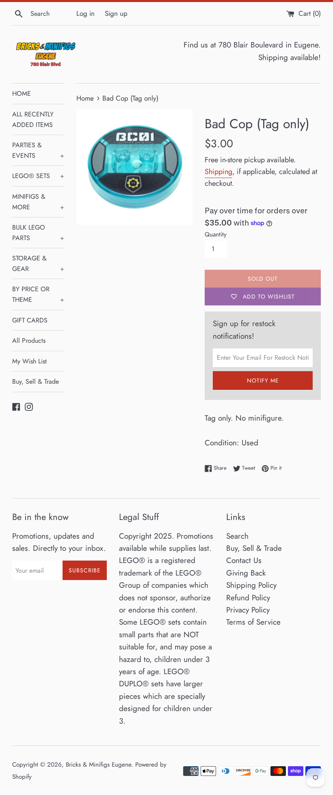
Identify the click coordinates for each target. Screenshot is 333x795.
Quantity (216, 234)
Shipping (218, 171)
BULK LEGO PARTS (38, 233)
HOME (21, 93)
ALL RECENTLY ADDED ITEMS (33, 119)
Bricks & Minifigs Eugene (98, 764)
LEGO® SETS (38, 175)
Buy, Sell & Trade (35, 381)
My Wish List (29, 361)
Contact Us (244, 560)
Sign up (116, 13)
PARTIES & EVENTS (38, 150)
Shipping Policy (251, 585)
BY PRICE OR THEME (38, 294)
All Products (28, 340)
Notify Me (263, 380)
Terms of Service (253, 622)
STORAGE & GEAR (38, 263)
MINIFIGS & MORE (38, 202)
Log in (85, 13)
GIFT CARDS (30, 320)
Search (237, 536)
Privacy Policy (248, 609)
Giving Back (246, 572)
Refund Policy (248, 597)
